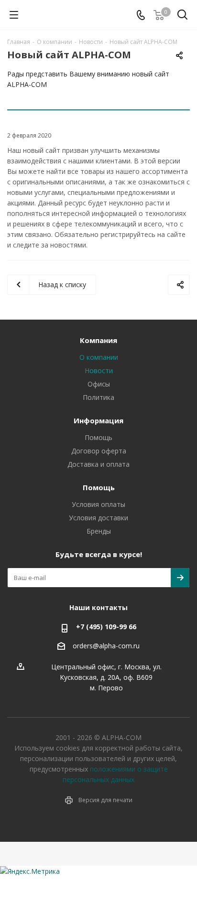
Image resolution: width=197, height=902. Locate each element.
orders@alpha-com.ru (106, 645)
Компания (98, 340)
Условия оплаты (98, 504)
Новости (99, 370)
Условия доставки (98, 517)
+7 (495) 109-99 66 (106, 626)
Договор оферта (98, 450)
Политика (98, 397)
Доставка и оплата (98, 464)
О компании (98, 357)
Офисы (99, 383)
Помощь (98, 437)
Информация (98, 420)
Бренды (99, 531)
